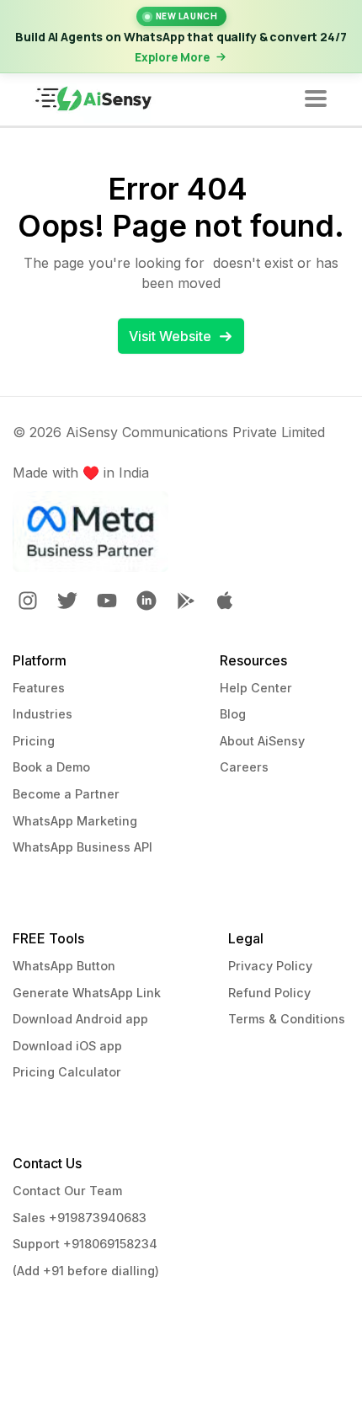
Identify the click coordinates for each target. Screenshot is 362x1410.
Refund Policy (269, 992)
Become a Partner (66, 794)
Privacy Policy (270, 966)
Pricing (34, 741)
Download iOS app (67, 1046)
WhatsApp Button (64, 966)
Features (39, 688)
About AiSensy (262, 741)
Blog (233, 714)
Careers (244, 767)
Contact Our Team (67, 1190)
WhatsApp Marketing (75, 821)
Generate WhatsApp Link (87, 992)
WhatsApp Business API (82, 847)
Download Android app (80, 1019)
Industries (42, 714)
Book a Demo (51, 767)
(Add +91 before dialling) (86, 1270)
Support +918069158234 (85, 1243)
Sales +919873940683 (79, 1217)
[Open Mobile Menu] (316, 99)
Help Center (256, 688)
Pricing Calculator (67, 1072)
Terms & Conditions (286, 1019)
